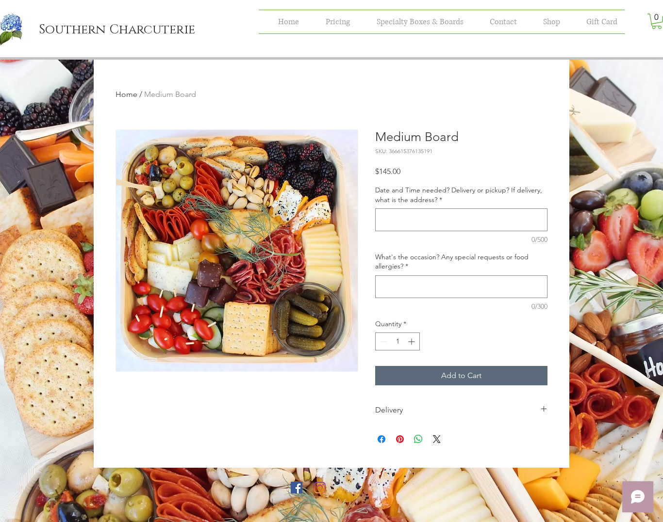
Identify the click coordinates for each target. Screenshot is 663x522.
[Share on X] (437, 439)
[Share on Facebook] (381, 439)
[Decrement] (383, 341)
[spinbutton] (397, 341)
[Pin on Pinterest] (400, 439)
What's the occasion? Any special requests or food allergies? (452, 262)
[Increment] (412, 341)
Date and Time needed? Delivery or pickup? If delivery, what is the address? (458, 195)
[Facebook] (296, 487)
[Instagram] (320, 487)
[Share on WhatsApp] (418, 439)
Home (126, 94)
